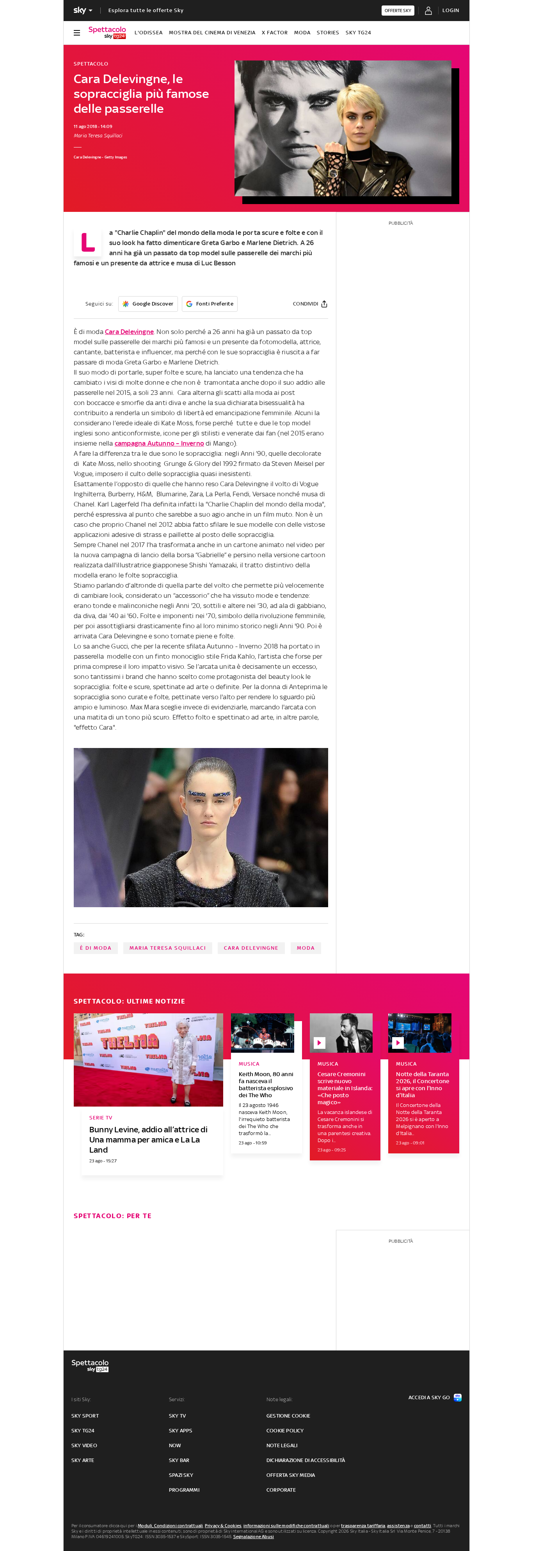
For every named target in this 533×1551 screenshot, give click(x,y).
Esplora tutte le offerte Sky (146, 10)
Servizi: (177, 1399)
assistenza (398, 1525)
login (450, 10)
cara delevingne (251, 948)
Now (175, 1445)
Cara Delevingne (129, 332)
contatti (423, 1525)
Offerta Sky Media (290, 1475)
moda (306, 948)
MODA (302, 33)
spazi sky (181, 1475)
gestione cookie (288, 1416)
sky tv (177, 1416)
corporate (281, 1490)
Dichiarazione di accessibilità (305, 1460)
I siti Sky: (81, 1399)
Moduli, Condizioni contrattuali (170, 1525)
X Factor (275, 33)
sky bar (179, 1460)
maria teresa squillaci (168, 948)
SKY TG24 (358, 33)
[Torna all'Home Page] (107, 33)
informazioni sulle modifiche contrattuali (286, 1525)
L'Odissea (149, 33)
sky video (84, 1445)
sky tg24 (83, 1431)
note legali (281, 1445)
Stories (328, 33)
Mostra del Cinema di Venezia (212, 33)
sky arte (82, 1460)
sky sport (85, 1416)
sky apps (181, 1431)
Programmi (184, 1490)
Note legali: (279, 1399)
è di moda (96, 948)
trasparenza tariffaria (363, 1525)
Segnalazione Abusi (253, 1536)
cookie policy (285, 1431)
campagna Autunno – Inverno (159, 443)
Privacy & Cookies (223, 1525)
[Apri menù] (77, 33)
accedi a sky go (429, 1397)
